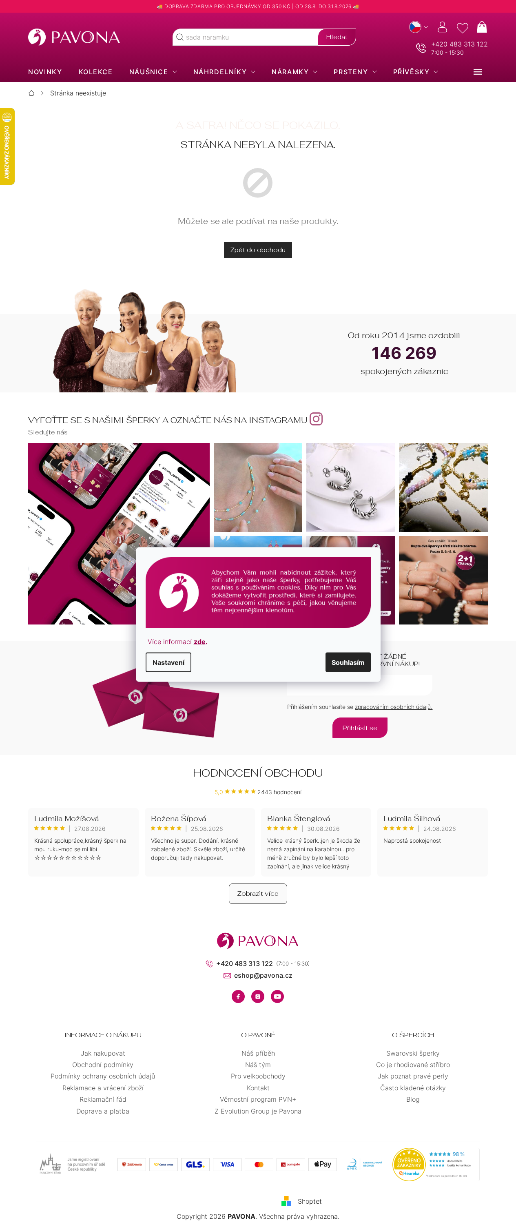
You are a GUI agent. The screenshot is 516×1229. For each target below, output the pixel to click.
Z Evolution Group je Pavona (258, 1111)
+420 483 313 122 (459, 44)
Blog (413, 1099)
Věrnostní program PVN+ (258, 1099)
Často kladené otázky (413, 1088)
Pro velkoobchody (258, 1076)
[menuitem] (45, 72)
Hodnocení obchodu (258, 773)
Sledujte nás (48, 432)
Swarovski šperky (413, 1053)
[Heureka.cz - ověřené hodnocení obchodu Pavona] (436, 1164)
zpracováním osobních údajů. (393, 706)
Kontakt (258, 1088)
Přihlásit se (360, 728)
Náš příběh (258, 1053)
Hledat (337, 37)
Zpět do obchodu (258, 250)
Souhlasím (348, 662)
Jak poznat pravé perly (413, 1076)
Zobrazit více (258, 893)
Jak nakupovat (103, 1053)
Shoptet (310, 1201)
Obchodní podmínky (102, 1065)
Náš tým (258, 1065)
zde (200, 642)
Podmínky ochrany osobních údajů (103, 1076)
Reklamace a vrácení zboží (103, 1088)
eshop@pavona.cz (263, 975)
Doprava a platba (102, 1111)
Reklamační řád (103, 1099)
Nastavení (168, 662)
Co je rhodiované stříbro (413, 1065)
